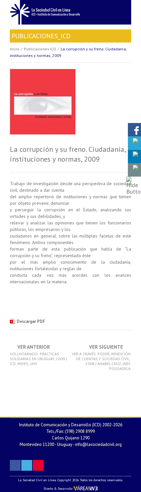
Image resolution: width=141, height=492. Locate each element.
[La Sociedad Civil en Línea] (70, 11)
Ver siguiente (101, 357)
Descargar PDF (31, 321)
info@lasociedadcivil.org (98, 444)
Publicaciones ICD (40, 48)
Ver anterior (38, 355)
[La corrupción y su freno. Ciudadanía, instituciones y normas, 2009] (42, 106)
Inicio (14, 48)
